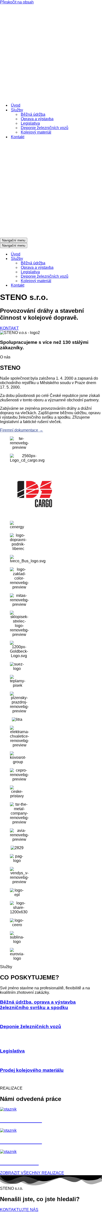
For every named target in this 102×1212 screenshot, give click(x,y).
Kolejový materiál (36, 132)
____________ (19, 1162)
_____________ (21, 1119)
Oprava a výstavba (37, 119)
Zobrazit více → (13, 1017)
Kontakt (17, 137)
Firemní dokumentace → (21, 430)
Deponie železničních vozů (44, 128)
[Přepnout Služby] (86, 259)
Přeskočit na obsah (17, 2)
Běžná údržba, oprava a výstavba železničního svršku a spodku (38, 1004)
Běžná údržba (33, 114)
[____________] (8, 1152)
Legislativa (30, 123)
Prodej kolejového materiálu (32, 1070)
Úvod (15, 105)
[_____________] (8, 1109)
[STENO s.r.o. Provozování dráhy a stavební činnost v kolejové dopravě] (51, 51)
